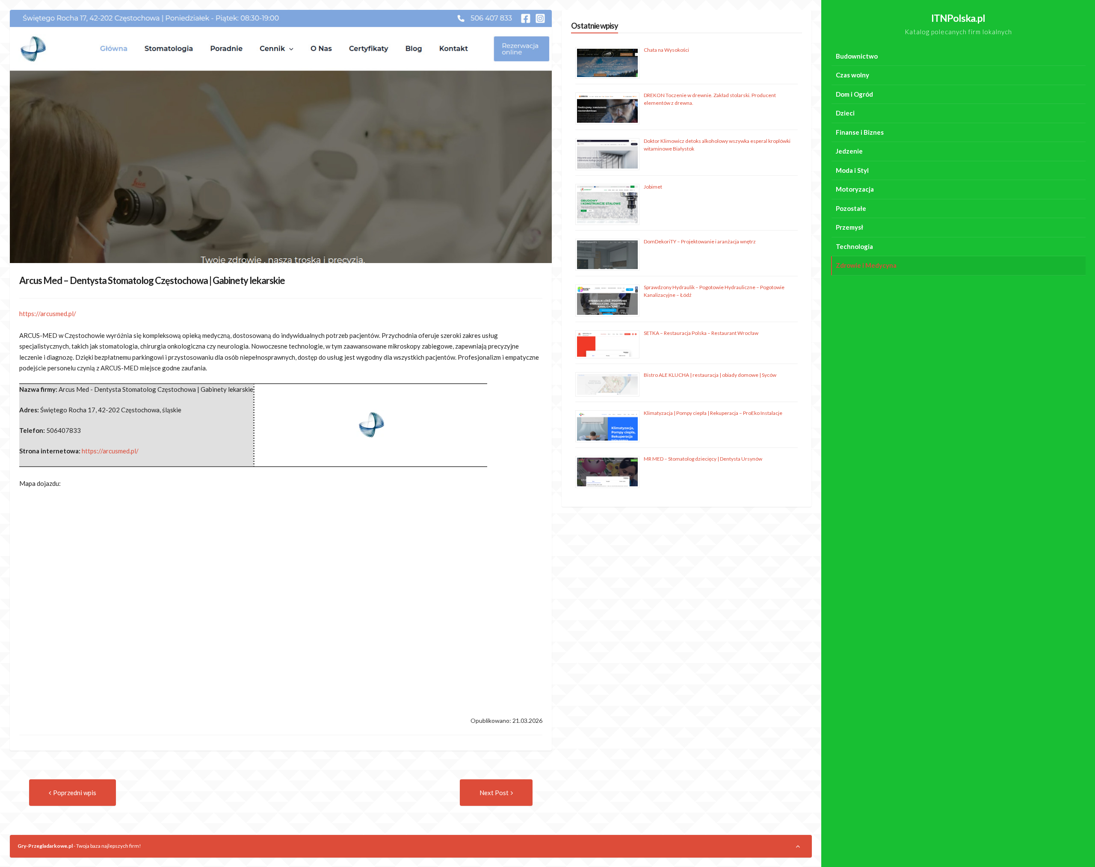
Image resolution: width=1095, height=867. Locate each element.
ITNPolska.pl (958, 18)
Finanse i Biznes (860, 132)
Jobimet (653, 186)
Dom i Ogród (854, 94)
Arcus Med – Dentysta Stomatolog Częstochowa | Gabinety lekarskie (152, 280)
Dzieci (845, 113)
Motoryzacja (855, 189)
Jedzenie (849, 151)
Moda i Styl (852, 170)
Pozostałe (851, 208)
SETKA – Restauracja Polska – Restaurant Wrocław (701, 333)
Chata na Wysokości (666, 50)
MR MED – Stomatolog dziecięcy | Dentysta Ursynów (703, 459)
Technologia (854, 246)
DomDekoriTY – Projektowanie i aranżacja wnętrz (700, 241)
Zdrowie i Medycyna (866, 265)
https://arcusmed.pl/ (47, 313)
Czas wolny (852, 75)
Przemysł (849, 227)
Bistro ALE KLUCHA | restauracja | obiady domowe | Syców (710, 375)
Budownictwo (857, 56)
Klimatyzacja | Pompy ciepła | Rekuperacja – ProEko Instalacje (713, 413)
